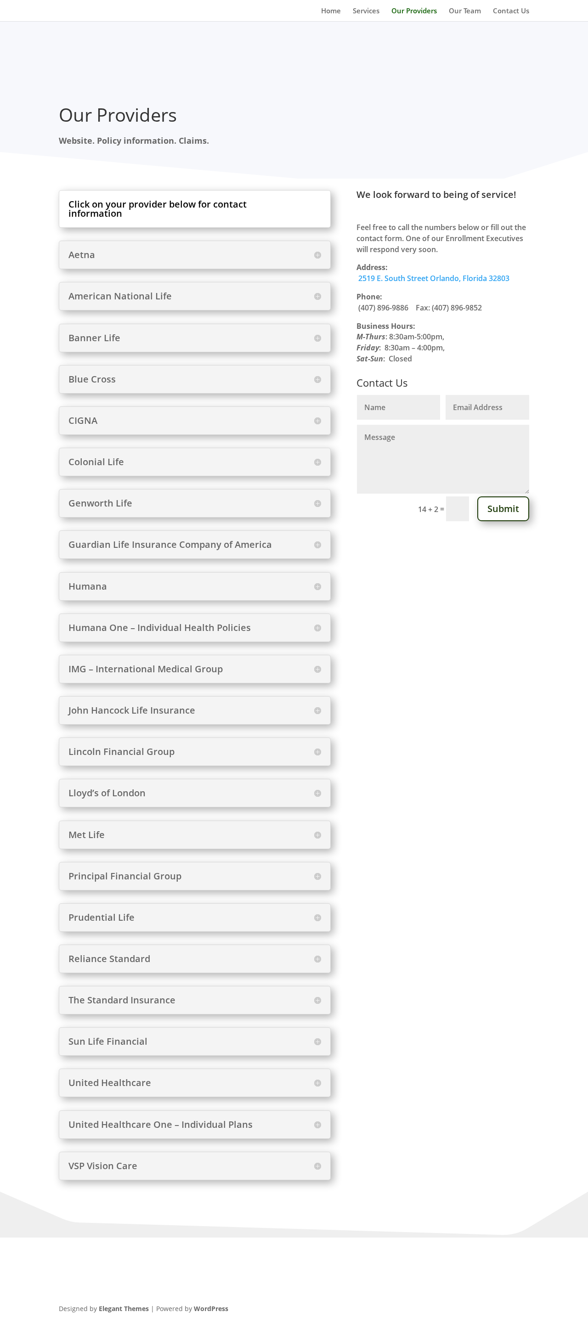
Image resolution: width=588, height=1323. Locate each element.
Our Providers (414, 11)
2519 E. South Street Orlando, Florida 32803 (433, 278)
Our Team (465, 11)
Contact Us (511, 11)
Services (366, 11)
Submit (503, 508)
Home (331, 11)
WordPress (211, 1308)
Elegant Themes (124, 1308)
